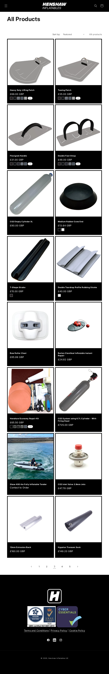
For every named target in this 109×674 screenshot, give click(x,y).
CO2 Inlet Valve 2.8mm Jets (71, 484)
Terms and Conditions (36, 630)
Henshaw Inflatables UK (58, 658)
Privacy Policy (59, 630)
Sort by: (56, 34)
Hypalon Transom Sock (69, 547)
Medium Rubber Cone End (70, 221)
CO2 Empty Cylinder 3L (21, 221)
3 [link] (54, 566)
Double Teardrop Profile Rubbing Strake (77, 287)
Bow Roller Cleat (18, 353)
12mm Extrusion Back (20, 547)
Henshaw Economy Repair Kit (24, 418)
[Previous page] (31, 566)
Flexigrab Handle (18, 156)
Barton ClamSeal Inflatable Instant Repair (75, 354)
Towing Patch (64, 90)
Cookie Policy (77, 630)
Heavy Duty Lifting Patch (22, 90)
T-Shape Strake (17, 287)
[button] (6, 6)
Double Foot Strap (67, 156)
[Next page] (77, 566)
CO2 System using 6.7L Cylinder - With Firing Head (77, 419)
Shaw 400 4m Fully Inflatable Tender (28, 484)
